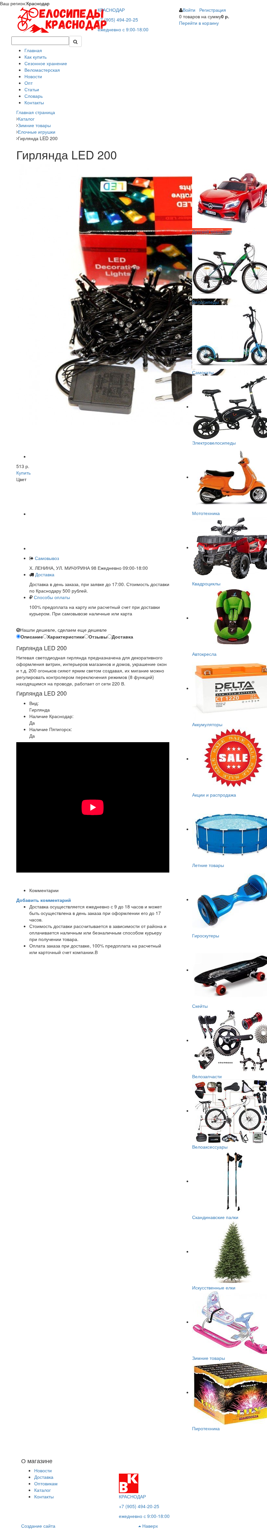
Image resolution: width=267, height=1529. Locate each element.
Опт (28, 83)
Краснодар (37, 3)
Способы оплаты (52, 597)
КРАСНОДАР (111, 10)
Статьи (31, 89)
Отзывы (98, 636)
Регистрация (212, 10)
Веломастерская (42, 69)
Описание (32, 636)
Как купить (35, 56)
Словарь (33, 96)
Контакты (34, 102)
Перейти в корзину (199, 23)
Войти (189, 10)
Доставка (44, 574)
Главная (33, 50)
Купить (23, 472)
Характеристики (65, 636)
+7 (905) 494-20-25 (118, 19)
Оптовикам (46, 1483)
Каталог (42, 1490)
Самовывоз (46, 558)
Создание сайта (38, 1525)
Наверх (149, 1525)
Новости (33, 76)
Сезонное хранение (45, 63)
